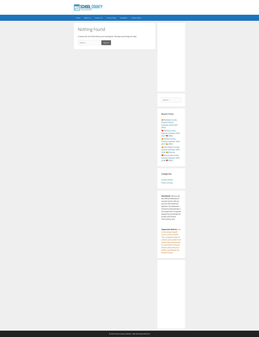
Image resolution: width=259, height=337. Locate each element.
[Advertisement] (171, 57)
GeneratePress (144, 334)
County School (136, 18)
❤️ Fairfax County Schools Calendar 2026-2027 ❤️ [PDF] (170, 133)
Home (78, 18)
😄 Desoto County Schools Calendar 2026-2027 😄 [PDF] (170, 141)
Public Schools (167, 183)
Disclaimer (123, 18)
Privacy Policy (111, 18)
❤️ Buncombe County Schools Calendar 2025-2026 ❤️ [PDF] (170, 158)
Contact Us (98, 18)
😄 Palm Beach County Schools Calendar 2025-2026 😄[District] (170, 149)
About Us (87, 18)
